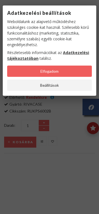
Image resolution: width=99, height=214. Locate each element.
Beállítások (49, 85)
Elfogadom (49, 71)
